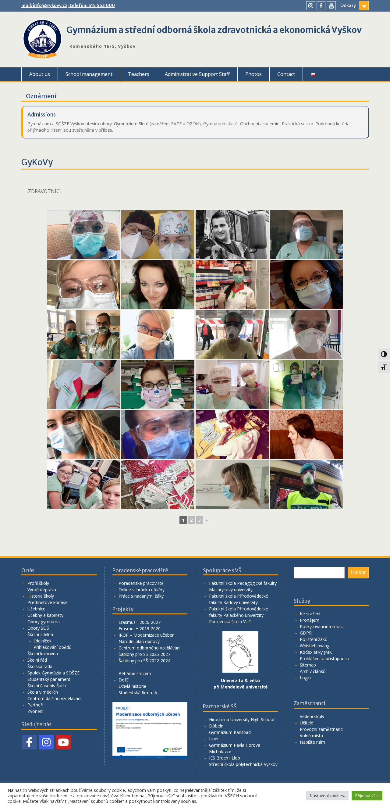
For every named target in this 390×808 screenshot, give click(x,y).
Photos (253, 74)
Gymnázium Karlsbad (230, 732)
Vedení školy (312, 716)
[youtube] (331, 5)
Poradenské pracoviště (141, 583)
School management (89, 74)
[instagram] (310, 5)
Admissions (41, 114)
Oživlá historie (132, 686)
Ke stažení (310, 614)
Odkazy (348, 5)
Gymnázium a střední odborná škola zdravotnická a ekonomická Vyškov (214, 29)
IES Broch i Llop (224, 758)
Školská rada (39, 666)
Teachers (138, 74)
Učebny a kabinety (45, 615)
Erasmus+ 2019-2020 (140, 628)
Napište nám (312, 742)
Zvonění (35, 711)
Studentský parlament (48, 679)
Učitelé (306, 723)
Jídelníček (42, 641)
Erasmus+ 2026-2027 (140, 622)
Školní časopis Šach (46, 685)
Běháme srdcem (135, 673)
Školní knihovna (42, 653)
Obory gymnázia (43, 621)
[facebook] (321, 5)
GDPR (306, 633)
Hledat (358, 572)
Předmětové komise (47, 602)
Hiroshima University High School (241, 719)
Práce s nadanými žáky (141, 596)
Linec (214, 739)
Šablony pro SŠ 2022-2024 (144, 660)
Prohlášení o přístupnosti (324, 658)
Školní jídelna (40, 634)
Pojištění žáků (314, 639)
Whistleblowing (314, 646)
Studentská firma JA (138, 692)
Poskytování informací (322, 626)
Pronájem (309, 620)
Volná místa (311, 735)
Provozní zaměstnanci (321, 729)
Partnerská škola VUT (230, 621)
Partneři (35, 705)
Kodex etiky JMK (316, 652)
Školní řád (37, 660)
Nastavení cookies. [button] (327, 795)
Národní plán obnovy (139, 641)
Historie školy (40, 596)
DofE (124, 680)
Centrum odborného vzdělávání (149, 648)
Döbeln (216, 726)
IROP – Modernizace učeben (147, 635)
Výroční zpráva (41, 589)
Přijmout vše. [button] (367, 795)
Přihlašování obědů (53, 647)
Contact (286, 74)
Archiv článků (313, 671)
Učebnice (36, 609)
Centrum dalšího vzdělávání (54, 698)
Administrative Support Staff (197, 74)
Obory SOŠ (38, 628)
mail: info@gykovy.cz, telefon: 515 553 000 (68, 5)
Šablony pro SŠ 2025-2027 (144, 654)
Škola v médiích (42, 692)
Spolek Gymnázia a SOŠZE (53, 673)
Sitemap (308, 665)
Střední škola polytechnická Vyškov (243, 764)
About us (39, 74)
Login (305, 678)
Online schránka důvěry (142, 589)
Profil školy (38, 583)
